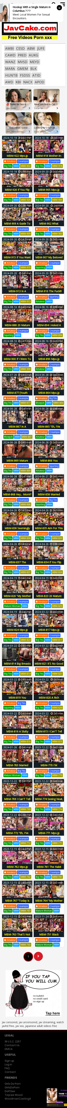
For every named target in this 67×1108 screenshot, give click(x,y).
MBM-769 (26, 809)
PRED (22, 55)
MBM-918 (57, 166)
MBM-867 (27, 436)
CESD (20, 48)
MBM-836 (26, 538)
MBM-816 (26, 741)
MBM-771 (57, 843)
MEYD (34, 62)
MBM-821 (57, 673)
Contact (10, 1072)
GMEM (22, 68)
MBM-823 (57, 606)
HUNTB (11, 75)
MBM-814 (26, 673)
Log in (8, 1064)
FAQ (7, 1068)
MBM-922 (26, 166)
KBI (18, 82)
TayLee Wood (14, 1095)
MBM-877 (26, 402)
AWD (9, 82)
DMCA (8, 1049)
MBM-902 (57, 233)
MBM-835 (57, 538)
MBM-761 (57, 876)
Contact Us (12, 1045)
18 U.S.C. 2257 (13, 1041)
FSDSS (25, 75)
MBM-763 (26, 944)
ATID (36, 75)
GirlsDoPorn (12, 1087)
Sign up (9, 1061)
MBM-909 (26, 233)
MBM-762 (26, 876)
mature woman (12, 606)
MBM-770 (57, 775)
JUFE (40, 48)
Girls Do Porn (13, 1084)
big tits (8, 166)
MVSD (22, 62)
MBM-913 (26, 301)
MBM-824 (26, 639)
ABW (31, 48)
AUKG (33, 55)
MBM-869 (26, 470)
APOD (39, 82)
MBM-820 (57, 707)
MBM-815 (57, 741)
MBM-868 (26, 504)
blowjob (40, 402)
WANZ (10, 62)
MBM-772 (26, 843)
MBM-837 (26, 572)
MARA (10, 68)
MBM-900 (26, 369)
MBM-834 (57, 572)
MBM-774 (57, 809)
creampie (23, 161)
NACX (27, 82)
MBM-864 (58, 402)
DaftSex (10, 1091)
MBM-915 (26, 267)
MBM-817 (57, 639)
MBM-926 (26, 199)
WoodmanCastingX (18, 1099)
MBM (16, 166)
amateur (11, 161)
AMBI (9, 48)
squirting (40, 267)
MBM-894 (57, 335)
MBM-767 (26, 910)
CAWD (10, 55)
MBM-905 (57, 199)
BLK (33, 68)
